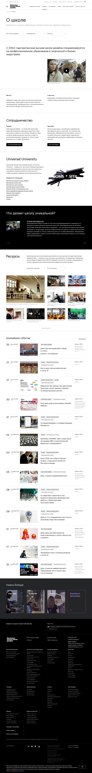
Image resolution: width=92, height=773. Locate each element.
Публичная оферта (52, 750)
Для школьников (31, 687)
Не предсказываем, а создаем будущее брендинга (56, 424)
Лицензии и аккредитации (53, 696)
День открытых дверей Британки (54, 476)
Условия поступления (73, 689)
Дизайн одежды (51, 653)
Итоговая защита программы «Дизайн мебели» (56, 405)
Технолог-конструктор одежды (14, 696)
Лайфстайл (70, 662)
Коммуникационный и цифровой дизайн (35, 652)
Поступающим (52, 6)
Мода (69, 652)
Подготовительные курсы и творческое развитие (33, 675)
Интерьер (70, 661)
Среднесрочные (31, 677)
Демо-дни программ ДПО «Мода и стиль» (53, 350)
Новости (46, 1)
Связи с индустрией (52, 703)
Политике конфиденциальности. (15, 770)
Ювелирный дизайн (31, 660)
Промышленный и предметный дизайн (34, 667)
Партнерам (69, 1)
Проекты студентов (80, 6)
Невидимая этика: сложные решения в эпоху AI (55, 554)
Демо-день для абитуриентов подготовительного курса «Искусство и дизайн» (56, 535)
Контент (70, 655)
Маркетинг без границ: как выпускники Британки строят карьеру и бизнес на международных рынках (56, 388)
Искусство (70, 671)
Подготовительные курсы (12, 653)
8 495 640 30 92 (72, 637)
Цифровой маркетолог (12, 694)
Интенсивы (71, 649)
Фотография (71, 673)
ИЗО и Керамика (31, 679)
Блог (50, 1)
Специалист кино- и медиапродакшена (11, 690)
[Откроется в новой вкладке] (28, 746)
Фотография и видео (32, 664)
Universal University (13, 1)
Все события (82, 338)
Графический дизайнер (12, 692)
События (55, 1)
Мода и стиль (30, 658)
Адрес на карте (72, 641)
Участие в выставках (11, 721)
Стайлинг (49, 655)
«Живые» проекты (31, 715)
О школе (49, 687)
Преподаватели (51, 694)
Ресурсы (49, 700)
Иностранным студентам (74, 693)
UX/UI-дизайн (50, 659)
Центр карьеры (10, 715)
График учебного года (73, 694)
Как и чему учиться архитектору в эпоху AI (53, 369)
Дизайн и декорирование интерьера (33, 670)
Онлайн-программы (52, 649)
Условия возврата (52, 752)
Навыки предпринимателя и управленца (75, 665)
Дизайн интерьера (51, 652)
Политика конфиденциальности (55, 748)
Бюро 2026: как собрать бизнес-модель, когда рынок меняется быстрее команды (54, 461)
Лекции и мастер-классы (52, 362)
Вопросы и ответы (72, 696)
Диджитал (70, 659)
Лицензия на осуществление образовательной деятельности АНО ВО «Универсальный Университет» (56, 760)
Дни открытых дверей (68, 6)
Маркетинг (50, 661)
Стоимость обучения (73, 691)
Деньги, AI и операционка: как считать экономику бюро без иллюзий (56, 518)
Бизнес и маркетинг (11, 655)
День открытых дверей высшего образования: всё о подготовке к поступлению (53, 571)
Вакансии (49, 705)
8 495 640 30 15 (78, 1)
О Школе (44, 6)
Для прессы (50, 698)
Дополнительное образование (35, 649)
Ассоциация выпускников (12, 713)
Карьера (59, 6)
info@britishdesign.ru (73, 639)
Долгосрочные (30, 693)
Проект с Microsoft (31, 722)
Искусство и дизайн (11, 652)
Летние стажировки (11, 722)
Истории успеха (62, 1)
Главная (8, 11)
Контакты (49, 707)
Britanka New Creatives (32, 719)
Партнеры (49, 702)
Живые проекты (10, 717)
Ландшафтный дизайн (32, 681)
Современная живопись (53, 657)
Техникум (8, 687)
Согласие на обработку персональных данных (53, 746)
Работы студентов (52, 640)
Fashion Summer (31, 721)
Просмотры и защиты (46, 399)
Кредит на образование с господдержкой (54, 755)
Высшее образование (12, 649)
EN (6, 1)
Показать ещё (46, 328)
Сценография (30, 662)
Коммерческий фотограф (12, 698)
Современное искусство (33, 657)
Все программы (10, 657)
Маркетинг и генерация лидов (75, 669)
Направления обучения (34, 6)
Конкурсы (8, 719)
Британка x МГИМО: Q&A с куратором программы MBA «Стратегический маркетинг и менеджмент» (56, 441)
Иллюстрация (30, 655)
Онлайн (43, 362)
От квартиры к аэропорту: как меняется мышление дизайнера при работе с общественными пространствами (55, 499)
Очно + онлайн (71, 675)
